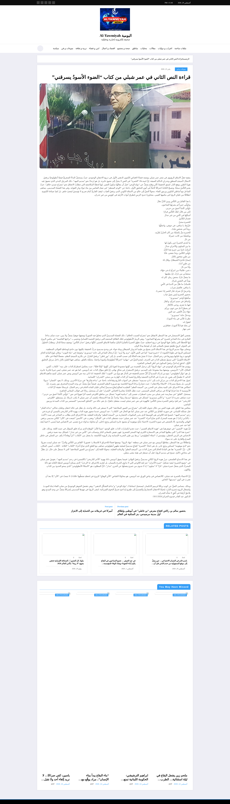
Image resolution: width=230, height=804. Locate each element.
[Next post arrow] (40, 511)
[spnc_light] (40, 48)
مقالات (152, 48)
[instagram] (42, 2)
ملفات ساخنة (180, 48)
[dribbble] (45, 2)
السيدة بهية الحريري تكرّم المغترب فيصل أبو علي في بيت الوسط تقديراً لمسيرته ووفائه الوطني (188, 777)
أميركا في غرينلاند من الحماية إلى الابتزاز (91, 510)
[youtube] (38, 2)
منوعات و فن (67, 48)
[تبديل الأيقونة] (191, 48)
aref (183, 557)
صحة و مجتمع (123, 48)
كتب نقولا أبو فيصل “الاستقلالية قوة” (153, 777)
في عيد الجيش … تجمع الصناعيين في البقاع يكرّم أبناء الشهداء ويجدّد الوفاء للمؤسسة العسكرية (118, 562)
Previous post (122, 507)
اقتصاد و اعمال (108, 48)
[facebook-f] (53, 2)
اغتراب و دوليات (165, 48)
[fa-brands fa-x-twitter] (49, 2)
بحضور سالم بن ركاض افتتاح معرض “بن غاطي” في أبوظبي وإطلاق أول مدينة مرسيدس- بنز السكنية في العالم (151, 512)
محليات (143, 48)
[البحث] (48, 49)
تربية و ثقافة (81, 48)
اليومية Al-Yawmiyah (116, 35)
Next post (108, 507)
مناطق (135, 48)
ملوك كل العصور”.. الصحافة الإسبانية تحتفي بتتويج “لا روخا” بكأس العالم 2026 (66, 562)
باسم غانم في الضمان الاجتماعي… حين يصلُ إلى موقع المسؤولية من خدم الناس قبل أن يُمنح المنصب (169, 562)
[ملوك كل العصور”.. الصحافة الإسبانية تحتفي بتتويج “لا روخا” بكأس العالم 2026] (63, 544)
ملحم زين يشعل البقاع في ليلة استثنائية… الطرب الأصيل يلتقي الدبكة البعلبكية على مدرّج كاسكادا (70, 777)
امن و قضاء (94, 48)
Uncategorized (39, 595)
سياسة (56, 48)
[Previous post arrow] (189, 511)
